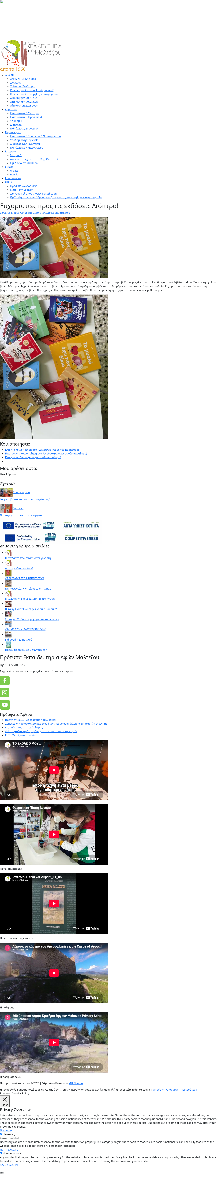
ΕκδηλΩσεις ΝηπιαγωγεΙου (26, 147)
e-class (9, 167)
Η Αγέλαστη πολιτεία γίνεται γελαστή (28, 558)
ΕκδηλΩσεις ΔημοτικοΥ (24, 128)
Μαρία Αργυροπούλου (25, 212)
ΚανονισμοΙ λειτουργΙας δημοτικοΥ (31, 90)
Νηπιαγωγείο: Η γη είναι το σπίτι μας (28, 588)
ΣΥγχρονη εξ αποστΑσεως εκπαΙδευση (33, 193)
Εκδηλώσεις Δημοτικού (53, 212)
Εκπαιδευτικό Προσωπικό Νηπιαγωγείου (35, 136)
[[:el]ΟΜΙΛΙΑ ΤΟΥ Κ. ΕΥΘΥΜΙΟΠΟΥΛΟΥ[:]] (8, 624)
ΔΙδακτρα (16, 124)
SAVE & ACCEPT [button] (9, 1165)
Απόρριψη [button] (172, 1089)
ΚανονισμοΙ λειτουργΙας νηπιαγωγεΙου (34, 94)
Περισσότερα (189, 1089)
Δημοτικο (11, 109)
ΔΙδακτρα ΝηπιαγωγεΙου (25, 144)
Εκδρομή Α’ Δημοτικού (18, 639)
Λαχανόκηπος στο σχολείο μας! (24, 727)
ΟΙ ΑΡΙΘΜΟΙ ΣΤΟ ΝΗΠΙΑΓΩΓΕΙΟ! (24, 578)
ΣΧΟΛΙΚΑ (15, 82)
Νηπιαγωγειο (13, 132)
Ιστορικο (10, 151)
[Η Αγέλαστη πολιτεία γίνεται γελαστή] (8, 552)
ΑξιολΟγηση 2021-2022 (24, 98)
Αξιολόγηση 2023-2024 (24, 105)
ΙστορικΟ (16, 155)
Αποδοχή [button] (158, 1089)
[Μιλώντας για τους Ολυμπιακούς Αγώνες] (8, 593)
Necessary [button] (6, 1130)
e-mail (14, 174)
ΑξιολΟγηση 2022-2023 (24, 101)
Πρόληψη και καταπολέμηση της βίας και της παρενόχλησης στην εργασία (56, 197)
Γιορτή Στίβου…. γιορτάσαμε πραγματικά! (30, 720)
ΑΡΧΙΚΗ (9, 75)
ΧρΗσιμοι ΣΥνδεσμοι (22, 86)
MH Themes (76, 1083)
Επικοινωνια (13, 178)
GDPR (8, 182)
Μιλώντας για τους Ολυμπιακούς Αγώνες (30, 599)
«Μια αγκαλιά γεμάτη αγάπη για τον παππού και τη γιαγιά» (41, 731)
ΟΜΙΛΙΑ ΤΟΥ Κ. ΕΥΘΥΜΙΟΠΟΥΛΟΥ (25, 629)
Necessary (9, 1134)
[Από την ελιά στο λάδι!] (8, 563)
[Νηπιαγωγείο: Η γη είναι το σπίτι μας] (8, 583)
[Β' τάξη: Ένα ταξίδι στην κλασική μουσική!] (8, 603)
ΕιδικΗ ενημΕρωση (21, 190)
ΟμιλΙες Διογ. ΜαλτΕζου (24, 163)
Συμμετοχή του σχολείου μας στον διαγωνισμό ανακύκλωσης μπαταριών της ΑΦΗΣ (56, 723)
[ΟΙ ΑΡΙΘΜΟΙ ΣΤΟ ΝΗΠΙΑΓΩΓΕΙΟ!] (8, 573)
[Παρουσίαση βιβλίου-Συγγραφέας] (8, 644)
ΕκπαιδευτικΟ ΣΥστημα (24, 113)
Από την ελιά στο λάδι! (19, 568)
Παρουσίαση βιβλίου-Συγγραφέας (26, 650)
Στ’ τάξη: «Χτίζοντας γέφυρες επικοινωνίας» (32, 619)
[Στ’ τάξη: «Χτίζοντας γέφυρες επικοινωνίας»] (8, 614)
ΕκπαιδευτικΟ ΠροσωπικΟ (26, 117)
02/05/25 (5, 212)
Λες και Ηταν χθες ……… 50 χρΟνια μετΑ (34, 159)
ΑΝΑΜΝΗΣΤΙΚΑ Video (23, 79)
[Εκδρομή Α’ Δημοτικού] (8, 634)
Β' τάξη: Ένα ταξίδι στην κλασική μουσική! (31, 609)
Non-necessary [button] (9, 1149)
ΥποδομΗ (16, 121)
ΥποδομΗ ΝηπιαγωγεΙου (25, 140)
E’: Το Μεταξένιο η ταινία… (21, 735)
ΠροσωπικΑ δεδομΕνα (24, 186)
